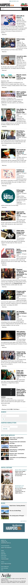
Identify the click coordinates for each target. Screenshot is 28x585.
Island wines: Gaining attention (17, 505)
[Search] (20, 9)
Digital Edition (3, 553)
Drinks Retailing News (5, 566)
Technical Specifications (5, 545)
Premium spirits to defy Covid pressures (21, 293)
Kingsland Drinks (18, 283)
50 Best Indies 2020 (21, 39)
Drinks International (4, 568)
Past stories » (24, 521)
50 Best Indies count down (21, 191)
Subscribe (5, 428)
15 (10, 409)
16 (11, 409)
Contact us (4, 541)
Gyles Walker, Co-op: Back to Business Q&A (22, 111)
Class (2, 569)
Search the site (3, 555)
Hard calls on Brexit (20, 16)
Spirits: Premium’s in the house (21, 251)
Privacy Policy (3, 557)
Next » (18, 409)
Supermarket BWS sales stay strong (21, 213)
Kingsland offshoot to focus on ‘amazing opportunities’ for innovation (22, 273)
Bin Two (24, 45)
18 (14, 409)
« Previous (3, 409)
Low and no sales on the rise (21, 57)
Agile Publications (6, 563)
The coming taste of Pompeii (17, 515)
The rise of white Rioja (15, 510)
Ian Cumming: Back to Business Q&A (22, 313)
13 (7, 409)
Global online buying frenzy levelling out (21, 232)
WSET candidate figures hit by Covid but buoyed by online (22, 94)
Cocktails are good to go (20, 170)
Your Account (4, 559)
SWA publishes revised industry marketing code (21, 333)
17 (12, 409)
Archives (2, 561)
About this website (6, 547)
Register (2, 550)
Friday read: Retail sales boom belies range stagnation (22, 373)
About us (3, 540)
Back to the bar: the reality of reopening (21, 151)
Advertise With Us (6, 543)
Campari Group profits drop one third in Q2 (21, 353)
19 (15, 409)
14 (8, 409)
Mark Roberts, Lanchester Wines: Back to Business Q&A (21, 133)
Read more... (4, 34)
